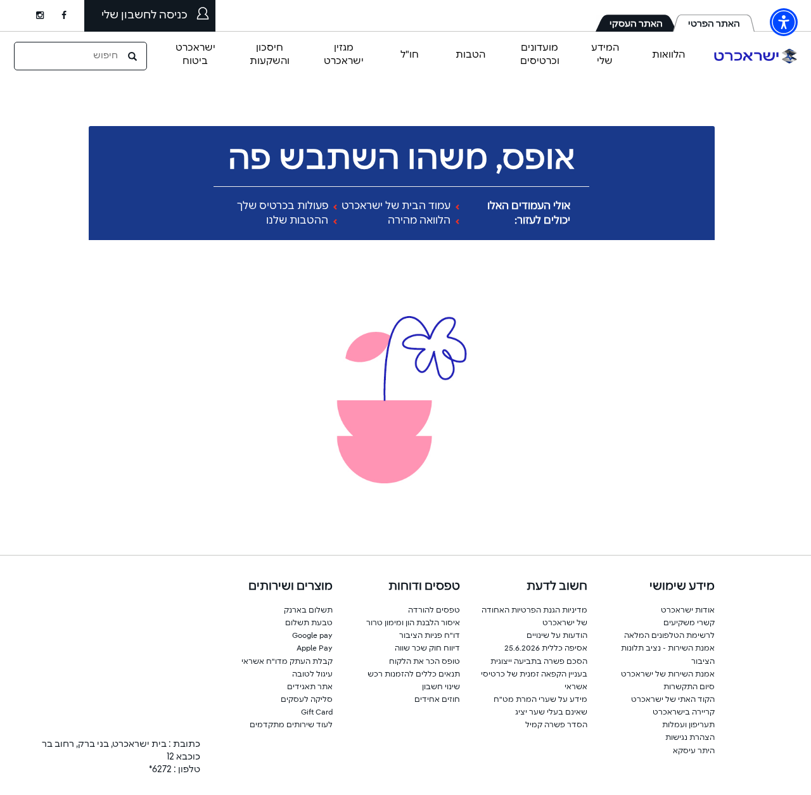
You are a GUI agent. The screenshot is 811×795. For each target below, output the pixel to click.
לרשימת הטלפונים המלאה (669, 636)
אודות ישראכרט (688, 610)
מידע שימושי (682, 586)
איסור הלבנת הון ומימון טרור (413, 623)
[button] (784, 22)
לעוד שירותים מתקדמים (291, 725)
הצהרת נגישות (690, 738)
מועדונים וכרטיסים (539, 54)
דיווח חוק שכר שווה (427, 648)
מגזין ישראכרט (344, 54)
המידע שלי (605, 54)
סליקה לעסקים (307, 700)
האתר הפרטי (714, 24)
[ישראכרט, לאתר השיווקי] (755, 56)
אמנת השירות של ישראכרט (668, 674)
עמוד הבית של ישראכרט (397, 206)
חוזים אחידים (437, 700)
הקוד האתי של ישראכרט (673, 700)
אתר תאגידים (310, 687)
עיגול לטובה (312, 674)
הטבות (470, 55)
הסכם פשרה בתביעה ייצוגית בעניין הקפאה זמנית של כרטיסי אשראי (534, 674)
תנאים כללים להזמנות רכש (413, 674)
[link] (72, 16)
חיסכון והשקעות (270, 54)
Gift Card (317, 712)
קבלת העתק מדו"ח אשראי (287, 662)
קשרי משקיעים (689, 623)
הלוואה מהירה (420, 221)
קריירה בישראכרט (684, 712)
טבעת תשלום (309, 623)
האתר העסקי (636, 24)
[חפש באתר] (133, 55)
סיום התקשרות (689, 687)
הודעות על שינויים (557, 636)
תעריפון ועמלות (688, 725)
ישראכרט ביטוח (195, 54)
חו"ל (409, 55)
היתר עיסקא (694, 751)
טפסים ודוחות (424, 586)
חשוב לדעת (557, 586)
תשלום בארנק (308, 610)
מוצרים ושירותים (290, 586)
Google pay (312, 636)
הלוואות (668, 55)
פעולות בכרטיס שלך (284, 206)
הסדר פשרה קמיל (556, 725)
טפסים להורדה (434, 610)
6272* (160, 769)
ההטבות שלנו (298, 221)
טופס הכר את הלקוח (424, 662)
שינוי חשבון (441, 687)
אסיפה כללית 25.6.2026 (545, 648)
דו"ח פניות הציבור (429, 636)
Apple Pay (315, 648)
